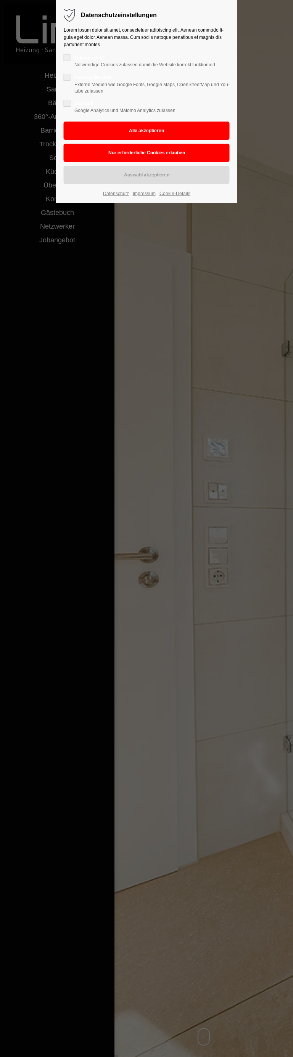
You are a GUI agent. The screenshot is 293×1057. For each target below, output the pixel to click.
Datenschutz (116, 193)
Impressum (144, 193)
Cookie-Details (174, 193)
